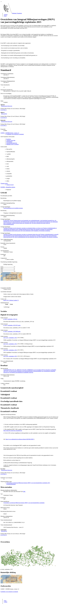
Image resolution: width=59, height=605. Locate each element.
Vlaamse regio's (4, 183)
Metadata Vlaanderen (17, 13)
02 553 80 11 (4, 109)
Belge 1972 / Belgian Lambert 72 (11, 300)
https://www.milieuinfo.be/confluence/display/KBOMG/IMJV (20, 439)
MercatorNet (4, 113)
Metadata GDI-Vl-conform (12, 144)
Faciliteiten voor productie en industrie (15, 134)
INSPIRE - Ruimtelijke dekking (8, 187)
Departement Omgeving (6, 106)
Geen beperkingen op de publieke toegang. (13, 208)
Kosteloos (8, 139)
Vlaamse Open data (10, 140)
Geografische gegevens (11, 143)
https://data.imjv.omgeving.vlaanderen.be (12, 430)
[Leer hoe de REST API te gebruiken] (3, 603)
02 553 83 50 (4, 117)
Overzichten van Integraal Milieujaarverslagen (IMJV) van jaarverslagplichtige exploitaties (23, 502)
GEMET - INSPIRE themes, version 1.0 (10, 133)
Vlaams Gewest (10, 184)
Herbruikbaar (9, 141)
